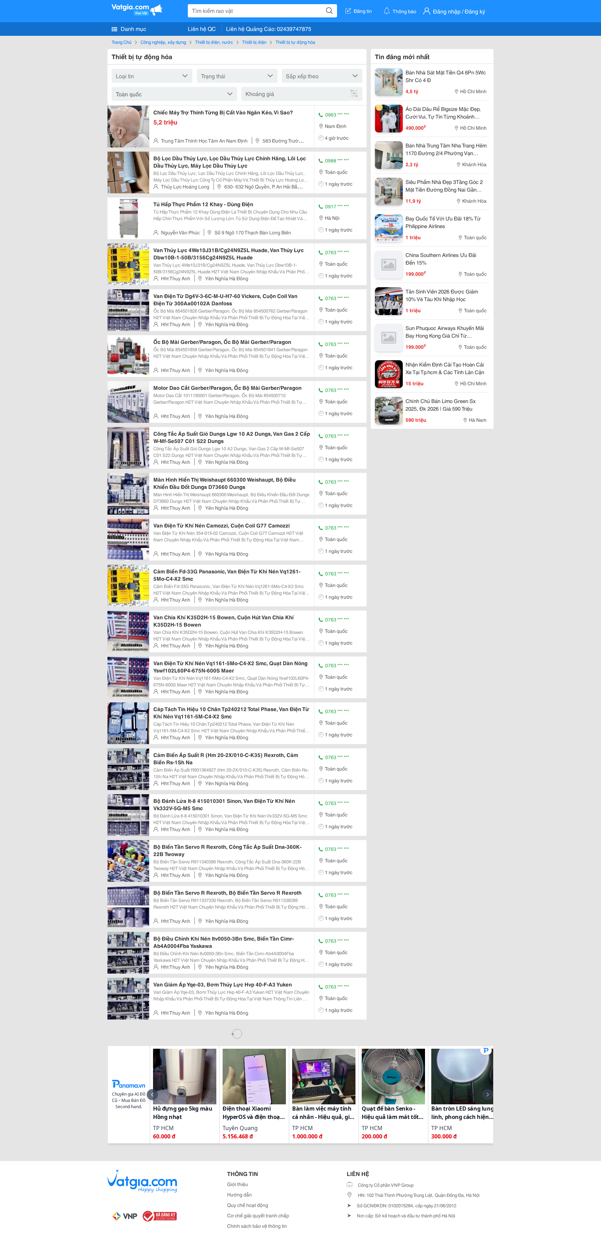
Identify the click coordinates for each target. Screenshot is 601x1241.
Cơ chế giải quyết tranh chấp (258, 1215)
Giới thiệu (237, 1183)
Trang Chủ (121, 42)
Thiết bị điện (254, 42)
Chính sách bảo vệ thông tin (257, 1225)
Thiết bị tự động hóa (295, 42)
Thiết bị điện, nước (214, 42)
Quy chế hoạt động (247, 1204)
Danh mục (132, 28)
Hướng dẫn (239, 1194)
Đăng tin (363, 10)
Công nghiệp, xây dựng (163, 42)
